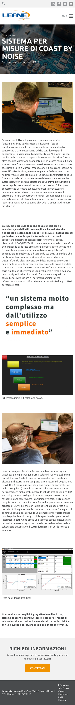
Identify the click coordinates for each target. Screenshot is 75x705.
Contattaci (37, 668)
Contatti (62, 700)
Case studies (8, 35)
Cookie (61, 691)
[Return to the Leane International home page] (16, 19)
